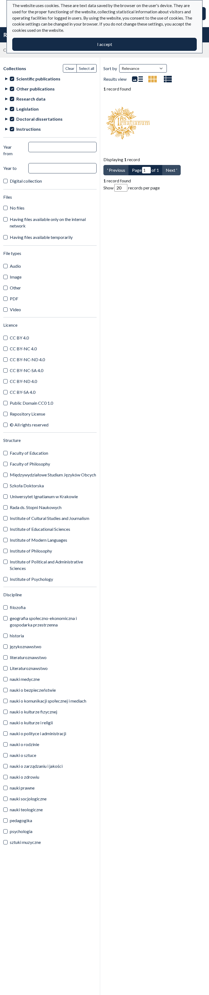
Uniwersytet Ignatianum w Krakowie (44, 496)
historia (17, 635)
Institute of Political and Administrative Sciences (46, 565)
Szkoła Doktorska (27, 485)
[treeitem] (50, 79)
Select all (86, 68)
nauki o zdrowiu (24, 776)
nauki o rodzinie (24, 744)
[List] (137, 79)
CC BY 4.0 (19, 337)
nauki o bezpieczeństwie (33, 690)
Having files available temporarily (41, 237)
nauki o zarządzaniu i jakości (36, 766)
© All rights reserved (29, 424)
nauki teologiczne (26, 809)
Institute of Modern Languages (38, 539)
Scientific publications (38, 78)
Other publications (35, 88)
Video (15, 309)
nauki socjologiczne (28, 798)
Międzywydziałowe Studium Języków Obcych (53, 474)
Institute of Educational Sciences (40, 529)
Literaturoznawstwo (29, 668)
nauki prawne (22, 787)
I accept (104, 44)
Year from (8, 150)
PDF (14, 298)
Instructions (28, 129)
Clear (69, 68)
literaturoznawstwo (28, 657)
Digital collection (26, 180)
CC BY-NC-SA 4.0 (26, 370)
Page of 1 (145, 170)
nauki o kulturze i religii (31, 722)
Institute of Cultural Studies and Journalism (49, 518)
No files (17, 207)
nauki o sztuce (23, 755)
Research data (30, 98)
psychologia (21, 831)
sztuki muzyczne (25, 842)
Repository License (27, 413)
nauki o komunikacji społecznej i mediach (48, 700)
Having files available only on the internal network (48, 222)
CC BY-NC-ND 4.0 (27, 359)
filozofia (18, 607)
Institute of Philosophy (31, 550)
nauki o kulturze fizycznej (33, 711)
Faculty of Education (29, 453)
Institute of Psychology (31, 579)
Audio (15, 266)
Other (15, 287)
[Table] (167, 79)
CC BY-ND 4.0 (23, 381)
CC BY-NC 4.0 (23, 348)
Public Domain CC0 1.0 (31, 403)
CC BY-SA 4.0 (22, 392)
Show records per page (131, 187)
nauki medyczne (25, 679)
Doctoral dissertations (39, 118)
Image (15, 276)
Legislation (27, 108)
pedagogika (21, 820)
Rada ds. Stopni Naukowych (36, 507)
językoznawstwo (25, 646)
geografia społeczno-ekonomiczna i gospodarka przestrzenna (43, 621)
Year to (10, 168)
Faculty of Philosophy (30, 463)
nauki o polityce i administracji (38, 733)
